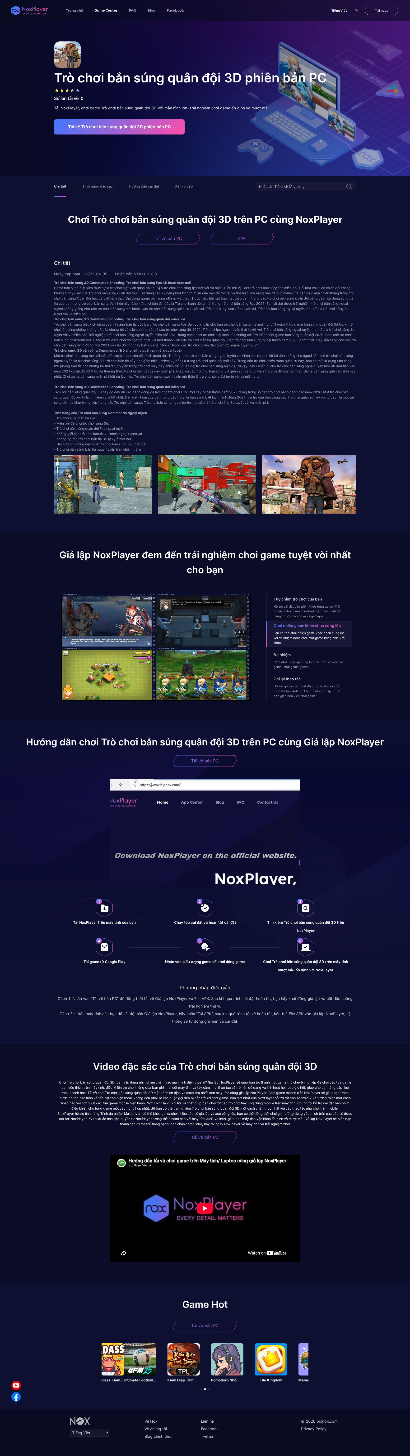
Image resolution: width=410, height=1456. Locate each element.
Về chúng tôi (155, 1428)
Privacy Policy (313, 1428)
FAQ (132, 10)
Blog (151, 10)
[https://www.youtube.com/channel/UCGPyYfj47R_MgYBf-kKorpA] (16, 1385)
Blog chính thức (158, 1436)
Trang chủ (74, 10)
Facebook (175, 10)
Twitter (207, 1436)
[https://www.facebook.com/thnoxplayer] (16, 1397)
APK (242, 238)
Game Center (106, 10)
